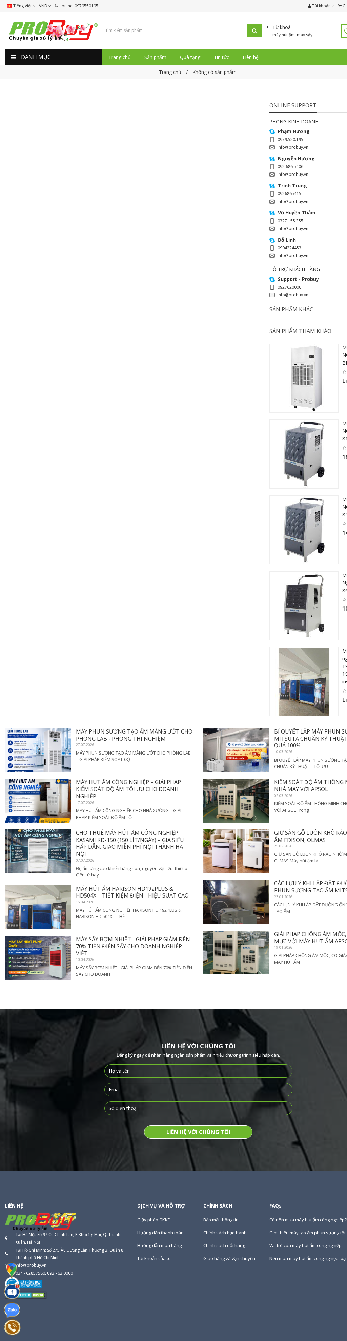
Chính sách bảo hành (225, 1233)
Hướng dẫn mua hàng (159, 1245)
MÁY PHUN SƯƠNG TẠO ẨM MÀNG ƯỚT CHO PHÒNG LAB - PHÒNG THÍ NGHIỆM (134, 735)
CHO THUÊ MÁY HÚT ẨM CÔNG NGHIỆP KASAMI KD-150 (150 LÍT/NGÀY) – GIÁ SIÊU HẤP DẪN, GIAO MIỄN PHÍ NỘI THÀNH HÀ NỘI (130, 843)
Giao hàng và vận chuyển (229, 1258)
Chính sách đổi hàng (224, 1245)
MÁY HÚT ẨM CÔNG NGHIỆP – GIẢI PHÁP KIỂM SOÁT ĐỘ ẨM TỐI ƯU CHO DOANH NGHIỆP (128, 789)
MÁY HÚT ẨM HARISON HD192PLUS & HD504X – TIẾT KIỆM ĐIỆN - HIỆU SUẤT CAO (132, 892)
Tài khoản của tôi (154, 1258)
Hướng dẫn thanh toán (160, 1233)
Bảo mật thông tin (221, 1220)
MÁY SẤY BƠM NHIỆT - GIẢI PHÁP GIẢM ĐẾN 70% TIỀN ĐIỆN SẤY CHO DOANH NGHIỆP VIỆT (133, 946)
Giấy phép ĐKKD (154, 1220)
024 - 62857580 (30, 1273)
